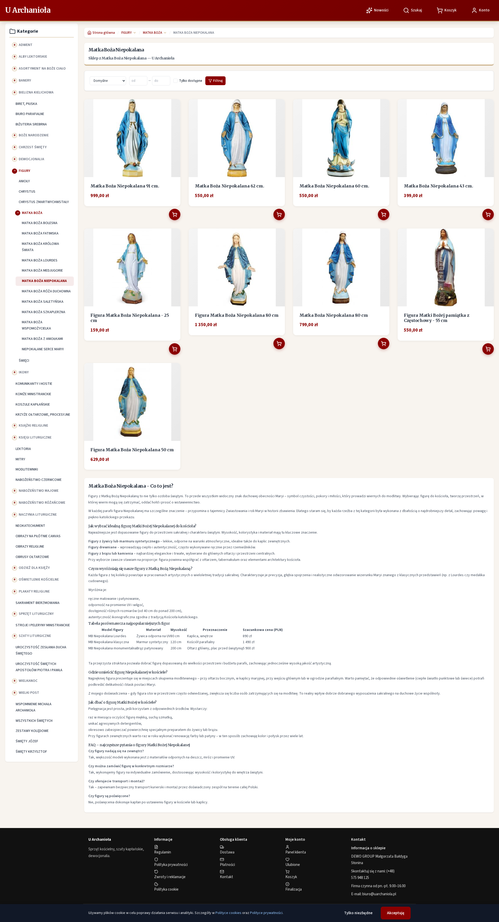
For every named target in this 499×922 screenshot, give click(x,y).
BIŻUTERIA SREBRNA (31, 124)
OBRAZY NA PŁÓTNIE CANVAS (38, 536)
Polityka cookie (166, 889)
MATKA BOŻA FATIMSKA (40, 233)
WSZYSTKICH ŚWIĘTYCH (34, 720)
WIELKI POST (29, 692)
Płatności (227, 864)
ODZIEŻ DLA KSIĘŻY (34, 567)
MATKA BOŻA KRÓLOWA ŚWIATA (40, 247)
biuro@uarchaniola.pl (379, 894)
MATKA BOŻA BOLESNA (39, 223)
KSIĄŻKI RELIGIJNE (33, 425)
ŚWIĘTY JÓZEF (27, 741)
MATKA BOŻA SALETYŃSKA (42, 301)
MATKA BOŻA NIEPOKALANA (44, 281)
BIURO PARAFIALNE (30, 114)
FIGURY (24, 170)
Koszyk (291, 877)
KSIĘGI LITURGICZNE (35, 437)
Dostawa (227, 852)
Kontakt (226, 877)
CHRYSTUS (27, 191)
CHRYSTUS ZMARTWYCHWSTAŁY (44, 202)
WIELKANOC (28, 680)
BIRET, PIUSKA (26, 103)
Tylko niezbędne (358, 913)
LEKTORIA (23, 449)
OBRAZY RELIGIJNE (30, 546)
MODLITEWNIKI (27, 469)
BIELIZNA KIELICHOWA (36, 92)
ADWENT (25, 45)
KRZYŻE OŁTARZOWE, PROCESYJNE (43, 414)
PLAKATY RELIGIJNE (34, 591)
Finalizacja (293, 889)
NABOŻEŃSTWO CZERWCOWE (39, 479)
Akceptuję (395, 913)
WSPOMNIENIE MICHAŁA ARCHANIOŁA (33, 707)
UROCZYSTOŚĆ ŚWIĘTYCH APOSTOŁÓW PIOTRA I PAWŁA (39, 667)
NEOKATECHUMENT (30, 525)
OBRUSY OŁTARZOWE (32, 557)
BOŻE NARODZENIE (34, 135)
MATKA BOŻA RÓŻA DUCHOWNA (46, 291)
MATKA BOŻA (32, 213)
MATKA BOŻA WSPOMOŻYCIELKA (36, 325)
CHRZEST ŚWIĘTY (33, 147)
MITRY (20, 459)
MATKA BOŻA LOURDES (39, 260)
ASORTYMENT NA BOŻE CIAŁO (42, 68)
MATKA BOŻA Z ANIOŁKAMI (42, 338)
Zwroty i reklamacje (170, 877)
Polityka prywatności (171, 864)
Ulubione (292, 864)
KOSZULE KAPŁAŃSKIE (33, 404)
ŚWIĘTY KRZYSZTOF (31, 751)
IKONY (24, 372)
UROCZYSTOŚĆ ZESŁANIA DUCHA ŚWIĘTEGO (41, 650)
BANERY (25, 80)
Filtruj (217, 80)
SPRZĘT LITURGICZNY (36, 613)
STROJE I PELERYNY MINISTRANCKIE (43, 625)
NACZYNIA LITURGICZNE (38, 514)
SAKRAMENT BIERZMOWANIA (38, 602)
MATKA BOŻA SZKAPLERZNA (43, 312)
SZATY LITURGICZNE (35, 635)
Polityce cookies (228, 913)
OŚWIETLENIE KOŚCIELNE (39, 579)
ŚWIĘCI (24, 360)
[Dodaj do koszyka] (174, 214)
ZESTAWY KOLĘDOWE (32, 730)
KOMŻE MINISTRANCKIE (33, 394)
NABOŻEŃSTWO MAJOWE (38, 490)
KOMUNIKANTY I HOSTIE (34, 383)
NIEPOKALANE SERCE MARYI (43, 349)
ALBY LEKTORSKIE (33, 56)
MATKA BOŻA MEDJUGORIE (42, 270)
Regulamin (162, 852)
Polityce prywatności (266, 913)
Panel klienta (295, 852)
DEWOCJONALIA (31, 159)
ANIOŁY (24, 181)
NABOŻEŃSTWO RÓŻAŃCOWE (42, 502)
